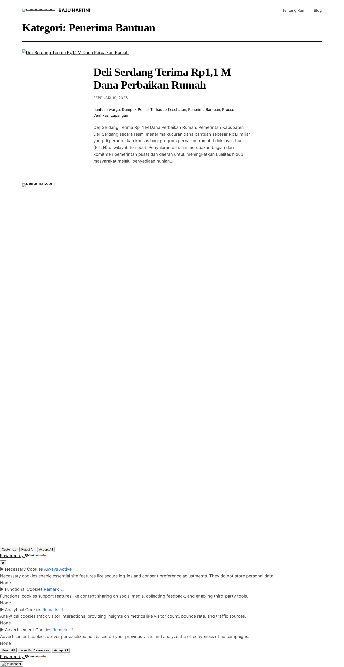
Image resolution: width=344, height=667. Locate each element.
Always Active (58, 569)
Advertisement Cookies (28, 629)
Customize (9, 549)
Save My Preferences (34, 650)
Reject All (27, 549)
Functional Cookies (24, 589)
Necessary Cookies (24, 569)
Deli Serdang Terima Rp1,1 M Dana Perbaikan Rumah (162, 78)
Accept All (46, 549)
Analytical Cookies (23, 609)
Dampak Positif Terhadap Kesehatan (154, 109)
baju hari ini (74, 10)
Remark (51, 589)
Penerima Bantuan (204, 109)
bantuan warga (106, 109)
